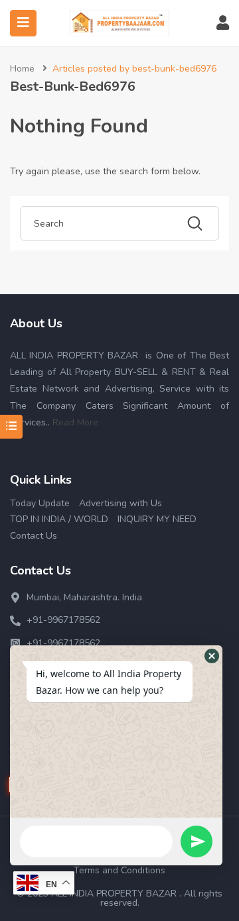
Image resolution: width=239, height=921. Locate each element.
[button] (211, 656)
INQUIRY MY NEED (157, 519)
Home (22, 68)
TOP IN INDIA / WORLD (59, 519)
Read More (75, 422)
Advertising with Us (120, 503)
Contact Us (33, 535)
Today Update (40, 503)
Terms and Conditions (119, 870)
